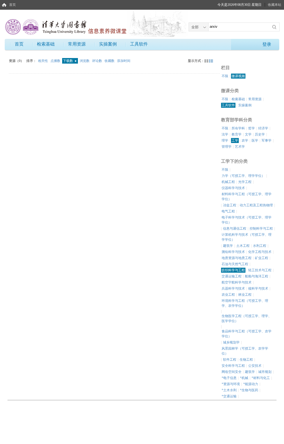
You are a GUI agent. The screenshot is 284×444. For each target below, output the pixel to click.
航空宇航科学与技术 (237, 282)
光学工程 (245, 182)
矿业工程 (261, 258)
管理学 (227, 147)
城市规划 (265, 372)
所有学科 (238, 128)
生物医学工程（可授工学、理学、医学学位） (247, 318)
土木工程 (243, 246)
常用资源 (77, 44)
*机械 (244, 378)
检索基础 (46, 44)
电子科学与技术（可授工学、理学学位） (247, 219)
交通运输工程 (232, 276)
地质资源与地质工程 (237, 258)
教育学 (237, 134)
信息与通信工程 (234, 228)
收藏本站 (274, 5)
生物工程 (246, 360)
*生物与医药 (249, 390)
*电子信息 (229, 378)
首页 (12, 5)
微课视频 (238, 76)
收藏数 (110, 61)
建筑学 (228, 246)
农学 (245, 140)
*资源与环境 (231, 384)
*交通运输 (229, 396)
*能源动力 (250, 384)
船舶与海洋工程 (256, 276)
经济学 (263, 128)
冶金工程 (229, 205)
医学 (255, 140)
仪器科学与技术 (233, 188)
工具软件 (139, 44)
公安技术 (255, 366)
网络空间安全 (232, 372)
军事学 (267, 140)
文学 (248, 134)
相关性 (43, 61)
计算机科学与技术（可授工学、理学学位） (247, 237)
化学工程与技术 (260, 252)
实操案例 (108, 44)
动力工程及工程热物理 (256, 205)
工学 (235, 140)
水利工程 (259, 246)
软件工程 (229, 360)
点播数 (55, 61)
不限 (225, 76)
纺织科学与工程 (233, 270)
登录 (266, 44)
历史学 (260, 134)
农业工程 (228, 295)
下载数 (68, 61)
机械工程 (228, 182)
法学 (225, 134)
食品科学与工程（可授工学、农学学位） (247, 333)
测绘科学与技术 (233, 252)
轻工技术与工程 (260, 270)
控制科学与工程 (261, 228)
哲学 (251, 128)
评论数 (97, 61)
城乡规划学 (231, 342)
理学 (225, 140)
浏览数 (85, 61)
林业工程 (245, 295)
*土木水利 (229, 390)
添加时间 (123, 61)
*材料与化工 (261, 378)
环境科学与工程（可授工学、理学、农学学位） (245, 303)
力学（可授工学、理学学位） (243, 176)
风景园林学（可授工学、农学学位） (245, 351)
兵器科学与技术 (233, 288)
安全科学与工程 (233, 366)
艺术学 (240, 147)
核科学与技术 (258, 288)
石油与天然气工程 (235, 264)
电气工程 (228, 211)
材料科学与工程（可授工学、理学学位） (247, 196)
